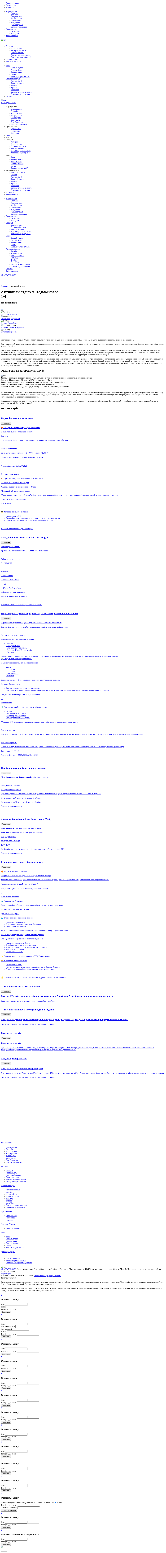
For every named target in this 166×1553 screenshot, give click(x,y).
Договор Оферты (13, 1258)
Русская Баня (16, 70)
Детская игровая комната (21, 92)
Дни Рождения (17, 25)
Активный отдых (13, 79)
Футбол (14, 87)
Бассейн (9, 96)
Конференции (16, 18)
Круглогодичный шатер (21, 55)
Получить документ (9, 1510)
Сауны (13, 74)
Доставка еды (16, 48)
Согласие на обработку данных (19, 1263)
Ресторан (9, 46)
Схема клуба (11, 5)
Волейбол (15, 90)
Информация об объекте (16, 1260)
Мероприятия (11, 11)
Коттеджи (15, 33)
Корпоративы (16, 16)
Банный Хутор (17, 68)
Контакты (10, 7)
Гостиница (15, 31)
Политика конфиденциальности (47, 1276)
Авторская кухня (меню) (21, 57)
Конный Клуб (16, 81)
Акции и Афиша (8, 1224)
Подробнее (12, 314)
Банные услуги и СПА (20, 77)
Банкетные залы (17, 53)
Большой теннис (17, 83)
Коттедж (9, 1220)
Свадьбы (14, 14)
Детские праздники (19, 27)
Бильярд (14, 85)
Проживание (11, 29)
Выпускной (15, 22)
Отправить (6, 1312)
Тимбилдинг (16, 20)
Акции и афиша (12, 3)
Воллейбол (5, 319)
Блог (8, 1256)
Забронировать (12, 36)
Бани (8, 66)
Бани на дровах (17, 72)
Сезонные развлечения (20, 94)
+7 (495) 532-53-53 (13, 61)
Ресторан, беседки (18, 50)
